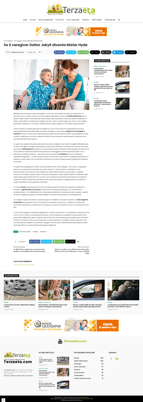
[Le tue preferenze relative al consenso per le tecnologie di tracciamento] (3, 400)
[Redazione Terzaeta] (8, 52)
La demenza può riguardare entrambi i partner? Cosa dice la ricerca (102, 103)
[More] (78, 241)
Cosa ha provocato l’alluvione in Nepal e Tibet (19, 306)
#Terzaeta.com (75, 341)
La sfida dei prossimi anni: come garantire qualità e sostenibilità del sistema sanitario (29, 250)
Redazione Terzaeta (17, 52)
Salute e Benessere (100, 66)
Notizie (96, 82)
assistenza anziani (25, 231)
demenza (43, 231)
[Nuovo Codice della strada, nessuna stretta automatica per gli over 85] (122, 87)
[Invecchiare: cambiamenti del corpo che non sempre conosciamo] (122, 71)
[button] (119, 20)
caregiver (35, 231)
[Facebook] (111, 359)
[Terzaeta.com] (71, 9)
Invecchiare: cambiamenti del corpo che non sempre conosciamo (103, 71)
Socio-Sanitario (8, 41)
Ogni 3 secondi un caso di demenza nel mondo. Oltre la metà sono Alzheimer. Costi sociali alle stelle (71, 251)
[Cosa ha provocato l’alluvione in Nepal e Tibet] (20, 290)
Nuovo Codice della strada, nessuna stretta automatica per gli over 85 (103, 87)
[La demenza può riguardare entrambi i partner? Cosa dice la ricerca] (122, 104)
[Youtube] (116, 359)
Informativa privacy (82, 397)
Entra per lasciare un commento (24, 264)
